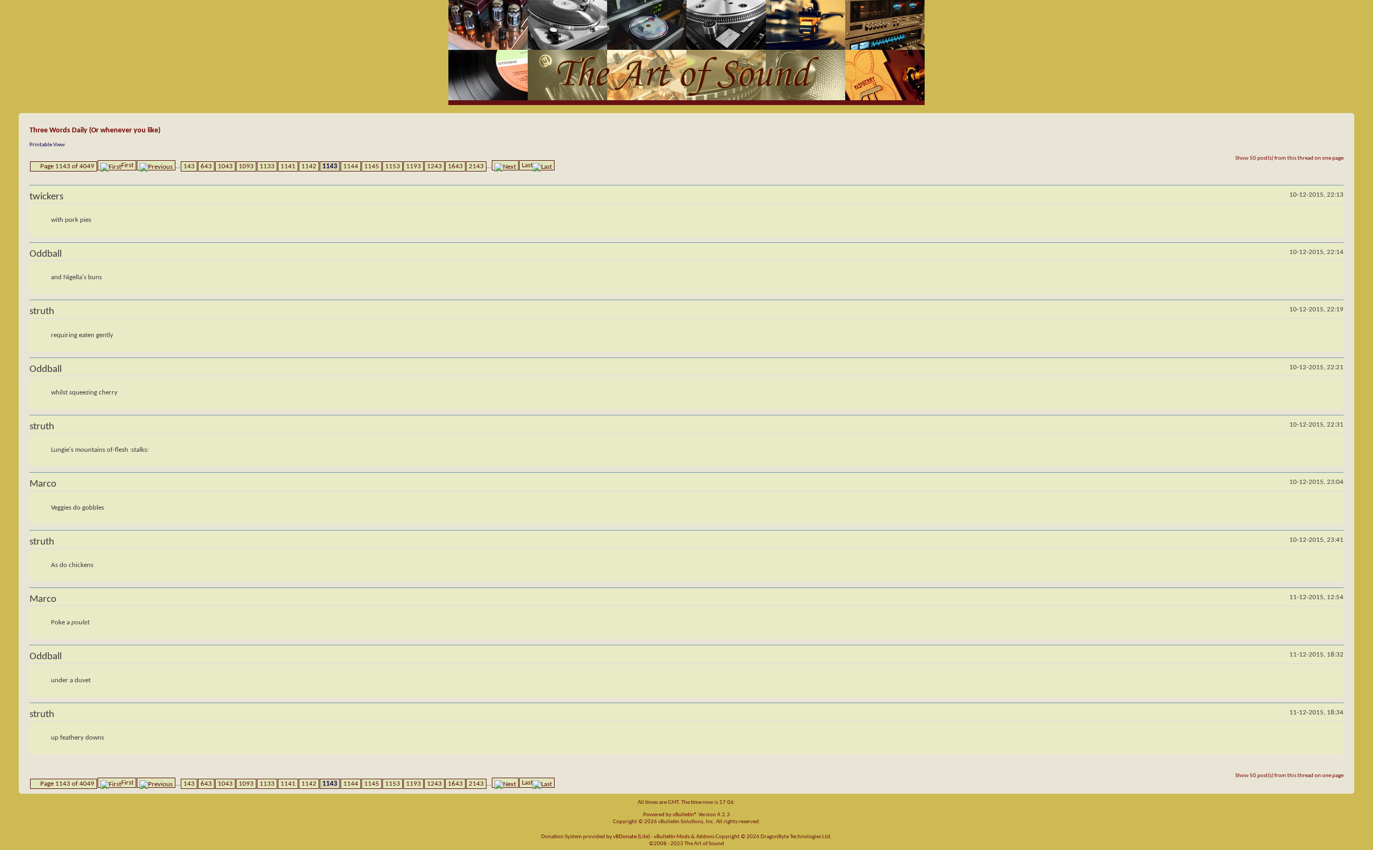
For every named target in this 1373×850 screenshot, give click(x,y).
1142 (308, 166)
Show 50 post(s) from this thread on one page (1289, 158)
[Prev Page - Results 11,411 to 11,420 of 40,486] (156, 165)
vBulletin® (685, 815)
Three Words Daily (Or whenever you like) (94, 130)
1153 (392, 166)
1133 (267, 166)
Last (527, 165)
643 (206, 166)
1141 (288, 166)
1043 (225, 166)
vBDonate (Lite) (631, 837)
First (127, 165)
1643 (455, 166)
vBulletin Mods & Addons (684, 837)
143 (189, 166)
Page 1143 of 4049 (67, 166)
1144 (350, 166)
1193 (413, 166)
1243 (434, 166)
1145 (371, 166)
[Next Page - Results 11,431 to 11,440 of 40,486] (505, 165)
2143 (476, 166)
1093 (246, 166)
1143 (329, 166)
